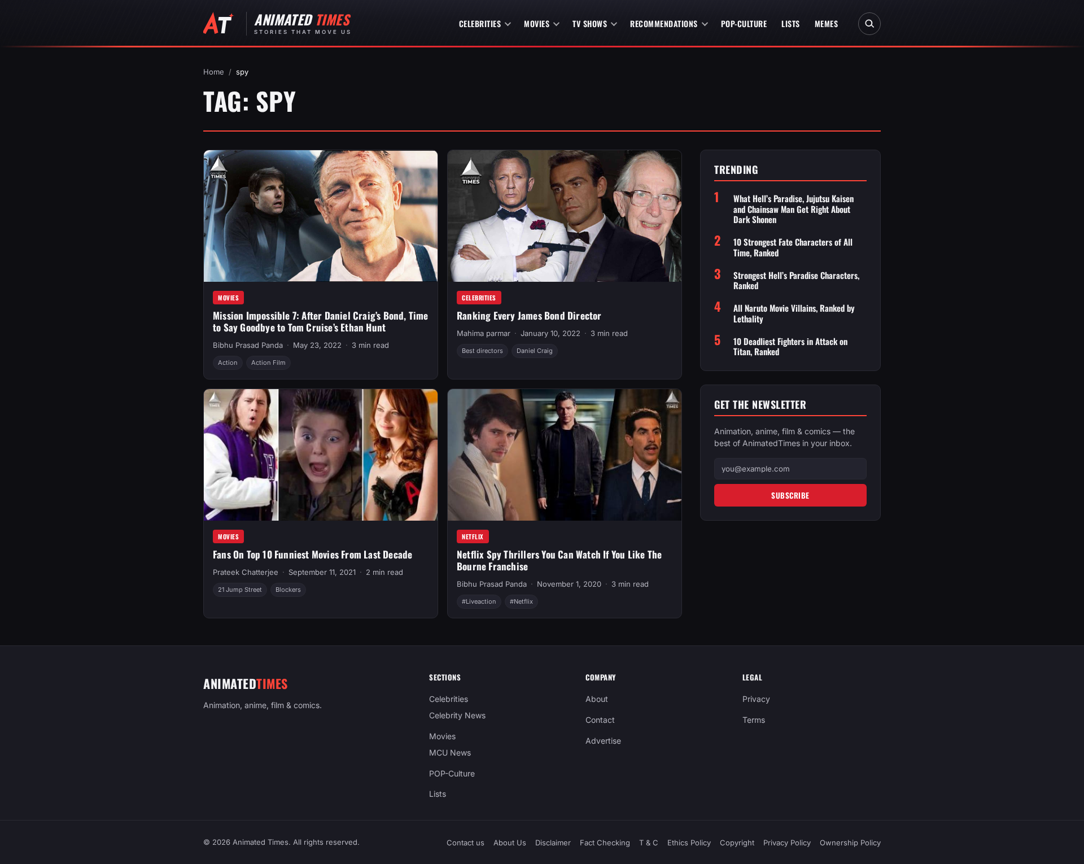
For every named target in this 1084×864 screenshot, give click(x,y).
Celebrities (480, 23)
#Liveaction (479, 601)
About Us (509, 842)
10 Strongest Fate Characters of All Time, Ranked (793, 247)
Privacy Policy (787, 842)
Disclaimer (553, 842)
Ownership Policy (850, 842)
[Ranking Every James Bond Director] (564, 216)
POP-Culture (744, 23)
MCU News (450, 752)
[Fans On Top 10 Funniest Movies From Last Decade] (321, 455)
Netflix (473, 536)
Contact (600, 720)
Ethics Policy (689, 842)
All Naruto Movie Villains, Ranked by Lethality (794, 313)
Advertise (603, 740)
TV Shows (589, 23)
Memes (826, 23)
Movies (536, 23)
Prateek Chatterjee (245, 572)
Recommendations (664, 23)
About (596, 699)
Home (213, 71)
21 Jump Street (240, 590)
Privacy (756, 699)
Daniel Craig (535, 351)
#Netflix (521, 601)
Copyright (737, 842)
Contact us (465, 842)
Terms (753, 720)
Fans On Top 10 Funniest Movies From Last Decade (312, 554)
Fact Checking (605, 842)
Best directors (482, 351)
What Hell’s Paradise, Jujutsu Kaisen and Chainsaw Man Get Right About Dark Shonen (793, 208)
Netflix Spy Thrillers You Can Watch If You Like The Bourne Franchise (559, 560)
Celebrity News (457, 715)
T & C (648, 842)
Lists (790, 23)
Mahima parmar (483, 333)
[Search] (869, 23)
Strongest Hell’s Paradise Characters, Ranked (796, 280)
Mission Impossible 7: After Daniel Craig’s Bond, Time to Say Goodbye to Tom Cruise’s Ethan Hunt (321, 321)
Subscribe (790, 494)
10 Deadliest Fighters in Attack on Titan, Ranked (790, 346)
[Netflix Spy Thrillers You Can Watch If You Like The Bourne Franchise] (564, 455)
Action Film (268, 362)
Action (228, 362)
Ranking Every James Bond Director (529, 315)
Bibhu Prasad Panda (248, 345)
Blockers (288, 590)
